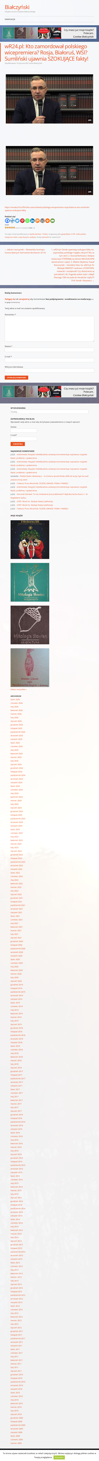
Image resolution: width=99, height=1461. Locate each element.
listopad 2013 (16, 1248)
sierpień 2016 (16, 1129)
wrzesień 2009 (17, 1428)
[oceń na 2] (8, 227)
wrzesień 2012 (17, 1299)
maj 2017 (14, 1096)
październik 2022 (18, 862)
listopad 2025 (16, 728)
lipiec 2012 (15, 1306)
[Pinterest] (22, 220)
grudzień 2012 (17, 1288)
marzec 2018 (16, 1060)
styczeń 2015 (16, 1197)
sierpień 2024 (16, 782)
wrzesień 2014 (17, 1212)
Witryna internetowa (14, 367)
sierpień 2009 (16, 1432)
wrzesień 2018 (17, 1039)
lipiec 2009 (15, 1436)
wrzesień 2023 (17, 822)
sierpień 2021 (16, 912)
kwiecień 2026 (17, 710)
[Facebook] (7, 220)
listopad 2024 (16, 771)
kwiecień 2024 (17, 797)
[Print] (47, 220)
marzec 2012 (16, 1320)
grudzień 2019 (17, 984)
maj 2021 (14, 923)
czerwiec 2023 (17, 833)
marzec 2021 (16, 930)
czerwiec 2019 (17, 1006)
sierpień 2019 (16, 999)
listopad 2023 (16, 815)
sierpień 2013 (16, 1259)
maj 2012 (14, 1313)
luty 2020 (14, 977)
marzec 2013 (16, 1277)
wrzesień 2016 (17, 1125)
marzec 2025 (16, 757)
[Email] (52, 220)
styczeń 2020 (16, 981)
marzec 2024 (16, 800)
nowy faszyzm (23, 237)
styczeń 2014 (16, 1241)
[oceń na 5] (14, 227)
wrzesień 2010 (17, 1385)
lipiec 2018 (15, 1046)
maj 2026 (14, 706)
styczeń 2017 (16, 1111)
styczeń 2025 (16, 764)
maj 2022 (14, 880)
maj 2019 (14, 1010)
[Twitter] (17, 220)
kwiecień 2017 (17, 1100)
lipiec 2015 (15, 1176)
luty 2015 (14, 1194)
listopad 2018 (16, 1031)
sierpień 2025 (16, 739)
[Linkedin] (32, 220)
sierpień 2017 (16, 1086)
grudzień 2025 (17, 724)
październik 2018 (18, 1035)
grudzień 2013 (17, 1244)
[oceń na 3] (10, 227)
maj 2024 (14, 793)
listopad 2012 (16, 1291)
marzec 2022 (16, 887)
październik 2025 (18, 732)
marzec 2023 (16, 844)
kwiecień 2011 (17, 1360)
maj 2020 (14, 966)
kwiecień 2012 (17, 1317)
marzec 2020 (16, 974)
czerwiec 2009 (17, 1439)
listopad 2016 (16, 1118)
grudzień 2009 (17, 1418)
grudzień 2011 (17, 1331)
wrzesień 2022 (17, 865)
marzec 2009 (16, 1443)
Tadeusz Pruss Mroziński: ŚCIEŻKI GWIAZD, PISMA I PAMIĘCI (42, 483)
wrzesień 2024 (17, 779)
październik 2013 (18, 1252)
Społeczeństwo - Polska (39, 234)
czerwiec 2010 (17, 1396)
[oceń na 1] (6, 227)
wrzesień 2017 (17, 1082)
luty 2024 (14, 804)
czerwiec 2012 (17, 1309)
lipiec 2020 (15, 959)
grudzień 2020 (17, 941)
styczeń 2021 (16, 937)
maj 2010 (14, 1400)
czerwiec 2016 (17, 1136)
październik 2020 (18, 948)
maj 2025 (14, 750)
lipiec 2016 (15, 1132)
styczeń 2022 (16, 894)
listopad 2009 (16, 1421)
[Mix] (37, 220)
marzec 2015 (16, 1190)
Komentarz (10, 314)
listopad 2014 (16, 1205)
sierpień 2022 (16, 869)
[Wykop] (12, 220)
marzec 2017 (16, 1104)
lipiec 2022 (15, 872)
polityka (33, 237)
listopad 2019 (16, 988)
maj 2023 (14, 836)
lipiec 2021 (15, 916)
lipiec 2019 (15, 1002)
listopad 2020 (16, 945)
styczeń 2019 (16, 1024)
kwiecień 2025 (17, 753)
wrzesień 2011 (17, 1342)
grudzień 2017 (17, 1071)
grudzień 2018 (17, 1028)
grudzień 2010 (17, 1374)
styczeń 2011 (16, 1371)
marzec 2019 (16, 1017)
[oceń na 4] (12, 227)
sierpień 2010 (16, 1389)
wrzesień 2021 (17, 909)
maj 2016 (14, 1140)
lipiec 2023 (15, 829)
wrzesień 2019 (17, 995)
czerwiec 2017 (17, 1093)
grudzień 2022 (17, 854)
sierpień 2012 (16, 1302)
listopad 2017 (16, 1075)
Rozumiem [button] (59, 1457)
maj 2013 (14, 1270)
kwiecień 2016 (17, 1143)
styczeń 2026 (16, 721)
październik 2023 (18, 818)
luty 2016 (14, 1150)
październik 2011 (18, 1338)
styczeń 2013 (16, 1284)
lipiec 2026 (15, 699)
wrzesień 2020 (17, 952)
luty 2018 (14, 1064)
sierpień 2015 (16, 1172)
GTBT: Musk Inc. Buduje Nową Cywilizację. (35, 501)
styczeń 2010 (16, 1414)
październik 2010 (18, 1382)
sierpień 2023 (16, 826)
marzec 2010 (16, 1407)
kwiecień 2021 (17, 927)
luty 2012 (14, 1324)
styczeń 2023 (16, 851)
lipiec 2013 (15, 1262)
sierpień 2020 (16, 956)
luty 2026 (14, 717)
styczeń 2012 (16, 1327)
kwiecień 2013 (17, 1273)
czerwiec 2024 (17, 789)
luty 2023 (14, 847)
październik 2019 (18, 992)
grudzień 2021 (17, 898)
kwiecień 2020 (17, 970)
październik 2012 (18, 1295)
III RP (73, 234)
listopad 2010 (16, 1378)
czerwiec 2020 (17, 963)
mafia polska (81, 234)
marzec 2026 (16, 714)
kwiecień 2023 (17, 840)
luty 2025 (14, 761)
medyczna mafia (11, 237)
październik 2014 (18, 1208)
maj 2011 (14, 1356)
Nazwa (8, 346)
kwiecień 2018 (17, 1057)
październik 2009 (18, 1425)
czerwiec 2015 (17, 1179)
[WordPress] (42, 220)
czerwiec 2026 (17, 703)
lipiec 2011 (15, 1349)
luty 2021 (14, 934)
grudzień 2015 (17, 1158)
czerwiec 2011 (17, 1353)
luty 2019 (14, 1021)
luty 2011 (14, 1367)
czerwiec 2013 (17, 1266)
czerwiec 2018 (17, 1049)
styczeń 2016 (16, 1154)
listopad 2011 (16, 1335)
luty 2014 (14, 1237)
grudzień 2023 (17, 811)
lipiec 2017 (15, 1089)
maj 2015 (14, 1183)
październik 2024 (18, 775)
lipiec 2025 (15, 743)
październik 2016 (18, 1122)
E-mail (8, 356)
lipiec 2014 (15, 1219)
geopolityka (65, 234)
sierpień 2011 (16, 1345)
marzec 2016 (16, 1147)
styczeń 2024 (16, 808)
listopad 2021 (16, 901)
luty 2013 (14, 1280)
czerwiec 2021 (17, 919)
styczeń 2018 (16, 1067)
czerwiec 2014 (17, 1223)
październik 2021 (18, 905)
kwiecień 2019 (17, 1013)
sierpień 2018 (16, 1042)
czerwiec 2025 (17, 746)
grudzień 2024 (17, 768)
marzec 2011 (16, 1363)
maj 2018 (14, 1053)
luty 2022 (14, 891)
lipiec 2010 (15, 1392)
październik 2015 (18, 1165)
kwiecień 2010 (17, 1403)
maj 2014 (14, 1226)
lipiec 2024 (15, 786)
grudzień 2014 (17, 1201)
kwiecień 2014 (17, 1230)
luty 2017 (14, 1107)
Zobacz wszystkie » (19, 689)
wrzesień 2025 (17, 735)
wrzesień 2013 (17, 1255)
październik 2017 (18, 1078)
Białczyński (17, 7)
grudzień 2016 (17, 1114)
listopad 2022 (16, 858)
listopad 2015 (16, 1161)
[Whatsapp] (27, 220)
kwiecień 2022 (17, 883)
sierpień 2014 (16, 1215)
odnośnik (45, 237)
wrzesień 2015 (17, 1169)
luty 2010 (14, 1410)
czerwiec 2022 (17, 876)
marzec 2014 (16, 1234)
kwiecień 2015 (17, 1187)
